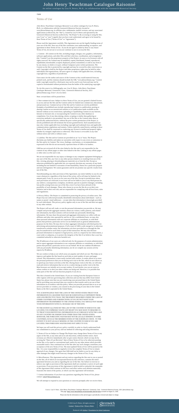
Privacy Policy (89, 406)
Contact (71, 406)
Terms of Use (79, 406)
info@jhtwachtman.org (51, 377)
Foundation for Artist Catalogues (99, 410)
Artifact (85, 410)
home (39, 14)
